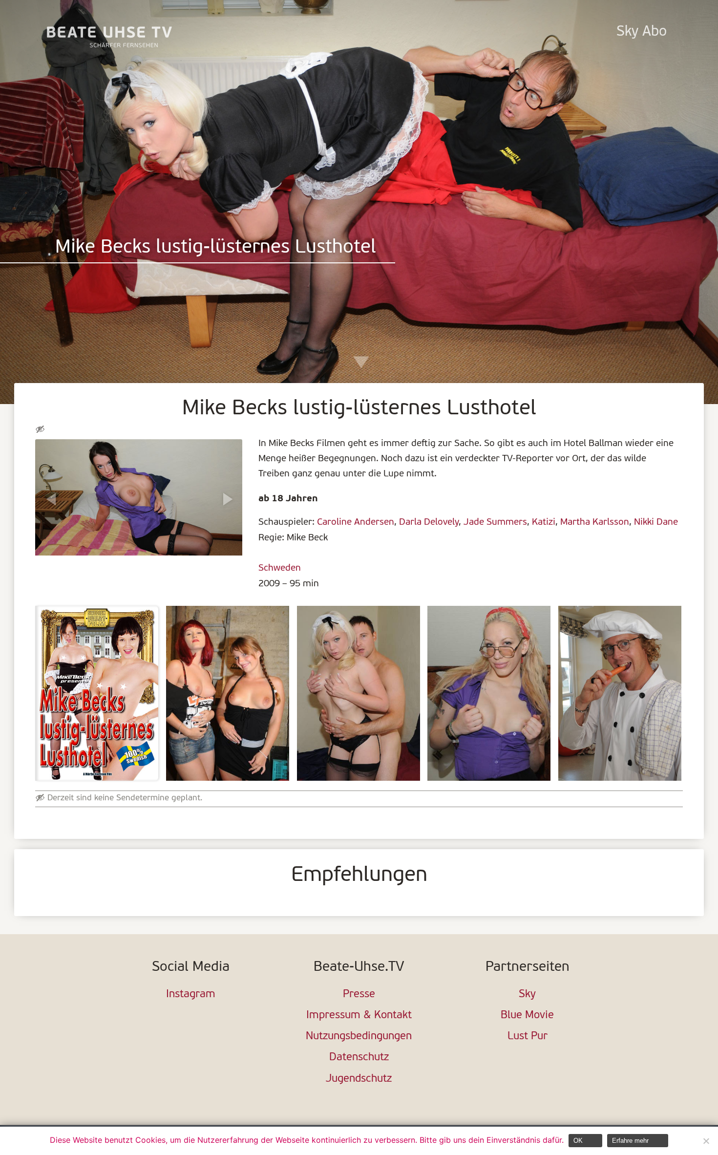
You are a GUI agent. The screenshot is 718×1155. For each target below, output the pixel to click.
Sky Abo (641, 32)
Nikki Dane (656, 522)
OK (578, 1140)
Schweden (279, 568)
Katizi (543, 522)
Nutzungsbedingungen (359, 1036)
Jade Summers (495, 522)
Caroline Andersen (355, 522)
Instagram (190, 994)
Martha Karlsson (594, 522)
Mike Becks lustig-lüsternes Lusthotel (215, 247)
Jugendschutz (359, 1079)
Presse (359, 994)
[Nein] (706, 1141)
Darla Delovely (429, 522)
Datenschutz (359, 1057)
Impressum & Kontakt (359, 1015)
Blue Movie (527, 1015)
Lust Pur (527, 1036)
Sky (527, 994)
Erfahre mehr (630, 1140)
